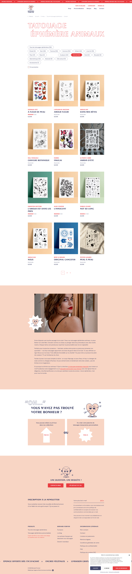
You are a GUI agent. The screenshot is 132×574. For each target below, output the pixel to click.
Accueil (37, 16)
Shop (69, 8)
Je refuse (106, 568)
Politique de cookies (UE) (88, 552)
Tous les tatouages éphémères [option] (40, 47)
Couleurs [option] (64, 55)
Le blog (59, 533)
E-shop (43, 16)
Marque (89, 8)
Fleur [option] (32, 55)
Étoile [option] (32, 51)
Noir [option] (42, 51)
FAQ (81, 549)
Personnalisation (79, 8)
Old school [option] (61, 59)
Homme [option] (66, 51)
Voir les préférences (121, 568)
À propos (60, 530)
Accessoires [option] (34, 63)
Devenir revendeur (63, 542)
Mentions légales (85, 539)
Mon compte (84, 530)
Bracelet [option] (97, 55)
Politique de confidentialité (114, 572)
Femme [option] (53, 51)
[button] (129, 555)
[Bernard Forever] (31, 9)
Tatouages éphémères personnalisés (39, 533)
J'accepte (95, 568)
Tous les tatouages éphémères (54, 16)
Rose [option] (42, 55)
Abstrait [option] (48, 59)
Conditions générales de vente (89, 543)
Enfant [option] (78, 51)
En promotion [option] (34, 67)
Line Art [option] (89, 51)
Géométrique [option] (35, 59)
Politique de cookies (104, 572)
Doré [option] (86, 55)
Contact (101, 8)
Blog (95, 8)
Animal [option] (76, 55)
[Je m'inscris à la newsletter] (102, 500)
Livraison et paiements (87, 536)
